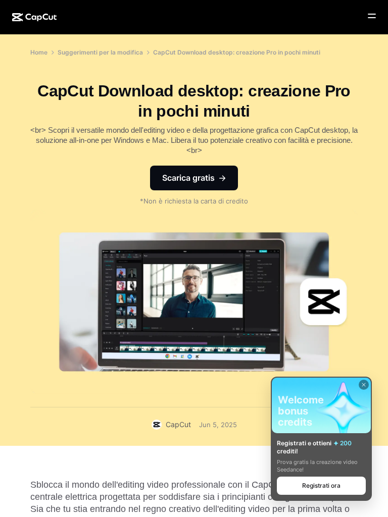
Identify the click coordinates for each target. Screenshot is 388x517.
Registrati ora (321, 485)
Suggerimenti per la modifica (100, 52)
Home (38, 52)
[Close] (364, 385)
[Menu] (372, 16)
